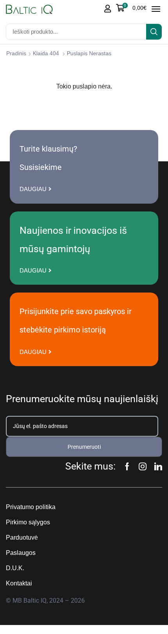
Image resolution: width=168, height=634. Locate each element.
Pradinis (16, 53)
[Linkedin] (158, 466)
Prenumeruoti (84, 447)
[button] (131, 8)
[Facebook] (127, 466)
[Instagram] (143, 466)
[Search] (154, 32)
